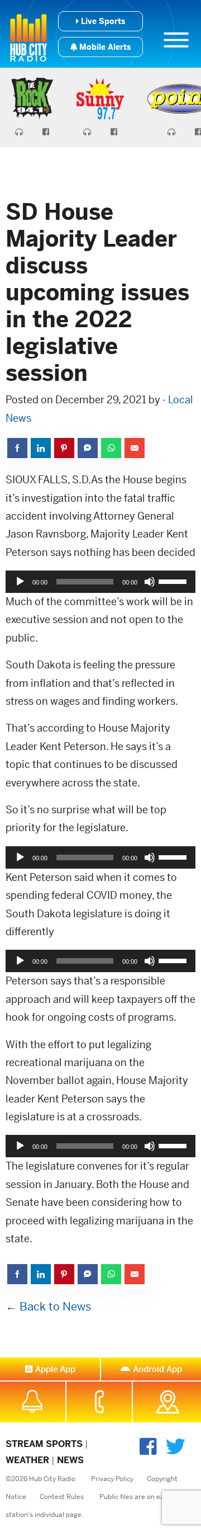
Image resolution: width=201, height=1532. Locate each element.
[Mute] (149, 581)
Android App (157, 1369)
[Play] (20, 581)
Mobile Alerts (104, 47)
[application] (100, 582)
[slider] (174, 581)
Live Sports (102, 21)
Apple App (55, 1369)
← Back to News (48, 1307)
